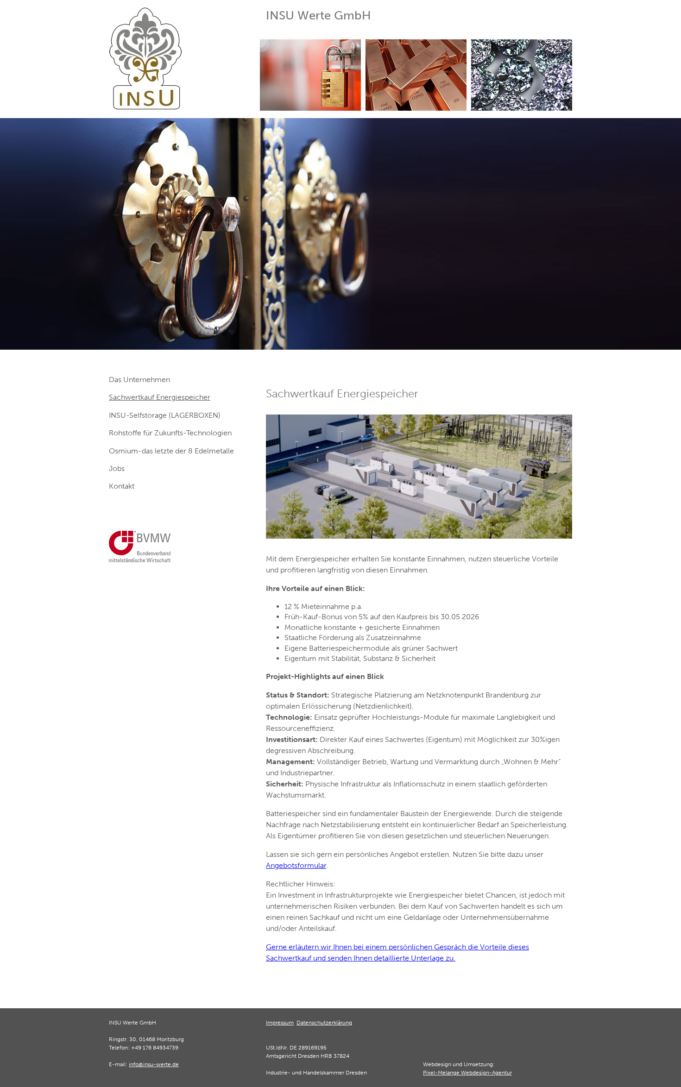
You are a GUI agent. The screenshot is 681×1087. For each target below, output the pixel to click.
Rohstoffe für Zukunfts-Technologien (170, 432)
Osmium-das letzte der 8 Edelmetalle (171, 450)
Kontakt (121, 486)
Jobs (117, 468)
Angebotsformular (296, 865)
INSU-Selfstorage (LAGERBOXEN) (165, 415)
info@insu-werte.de (154, 1064)
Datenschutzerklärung (324, 1022)
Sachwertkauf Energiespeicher (159, 397)
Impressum (280, 1022)
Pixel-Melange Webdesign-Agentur (467, 1072)
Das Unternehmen (139, 379)
